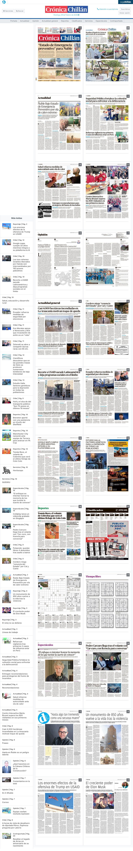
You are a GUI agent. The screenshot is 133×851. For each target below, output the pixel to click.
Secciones (9, 11)
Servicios (89, 21)
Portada (13, 21)
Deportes (65, 21)
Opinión (35, 21)
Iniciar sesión (125, 13)
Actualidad (24, 21)
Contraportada (116, 21)
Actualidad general (50, 21)
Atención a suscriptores (108, 9)
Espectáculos (101, 21)
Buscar (21, 11)
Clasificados (77, 21)
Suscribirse (125, 9)
